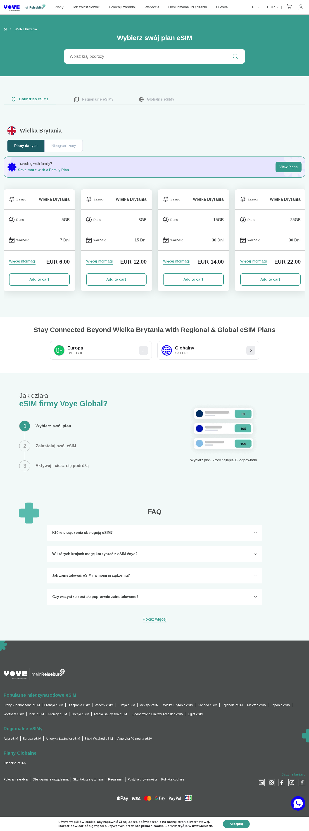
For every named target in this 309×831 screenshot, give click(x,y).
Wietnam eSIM (14, 714)
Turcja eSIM (126, 705)
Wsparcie (152, 7)
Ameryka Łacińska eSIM (63, 738)
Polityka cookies (172, 779)
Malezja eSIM (256, 705)
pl (254, 7)
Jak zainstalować (86, 7)
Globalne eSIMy (15, 763)
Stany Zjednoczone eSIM (22, 705)
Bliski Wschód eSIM (99, 738)
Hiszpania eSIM (79, 705)
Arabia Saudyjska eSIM (110, 714)
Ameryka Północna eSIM (134, 738)
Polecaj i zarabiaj (122, 7)
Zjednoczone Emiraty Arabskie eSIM (157, 714)
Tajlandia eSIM (232, 705)
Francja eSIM (53, 705)
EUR (271, 7)
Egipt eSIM (195, 714)
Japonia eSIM (280, 705)
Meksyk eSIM (149, 705)
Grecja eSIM (80, 714)
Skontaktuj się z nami (88, 779)
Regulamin (115, 779)
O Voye (222, 7)
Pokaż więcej (154, 619)
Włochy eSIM (104, 705)
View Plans (288, 167)
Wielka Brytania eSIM (178, 705)
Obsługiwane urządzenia (187, 7)
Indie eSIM (36, 714)
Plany (59, 7)
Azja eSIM (11, 738)
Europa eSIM (32, 738)
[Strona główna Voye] (24, 7)
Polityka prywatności (142, 779)
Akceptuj (236, 824)
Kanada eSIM (207, 705)
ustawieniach (202, 826)
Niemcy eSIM (57, 714)
